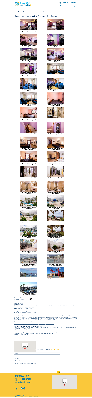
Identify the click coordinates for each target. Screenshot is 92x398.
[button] (71, 11)
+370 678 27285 (55, 349)
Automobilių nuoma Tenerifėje (47, 333)
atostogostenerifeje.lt (25, 382)
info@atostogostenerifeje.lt (69, 6)
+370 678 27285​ (69, 3)
